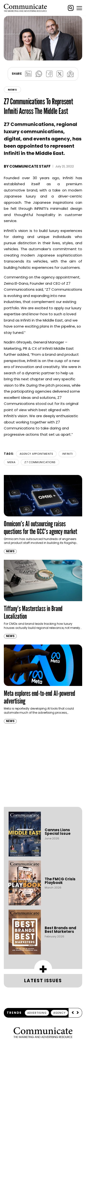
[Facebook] (49, 74)
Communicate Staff (30, 166)
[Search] (71, 8)
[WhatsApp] (39, 74)
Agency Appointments (36, 454)
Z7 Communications (40, 462)
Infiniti (67, 454)
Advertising (37, 1013)
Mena (11, 462)
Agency (59, 1013)
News (12, 90)
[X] (60, 74)
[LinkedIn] (28, 74)
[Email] (70, 74)
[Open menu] (79, 8)
